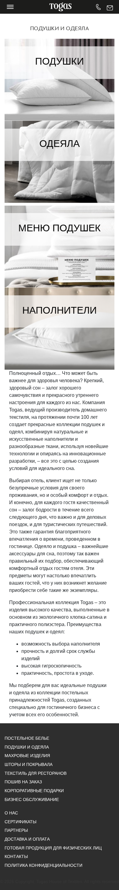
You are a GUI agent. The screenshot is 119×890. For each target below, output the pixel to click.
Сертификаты (20, 821)
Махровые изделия (27, 755)
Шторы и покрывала (28, 764)
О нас (11, 812)
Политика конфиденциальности (43, 865)
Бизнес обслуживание (32, 799)
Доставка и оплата (27, 839)
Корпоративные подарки (34, 790)
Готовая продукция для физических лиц (53, 848)
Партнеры (16, 830)
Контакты (16, 856)
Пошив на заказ (23, 781)
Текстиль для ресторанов (36, 773)
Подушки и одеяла (27, 747)
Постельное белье (27, 738)
